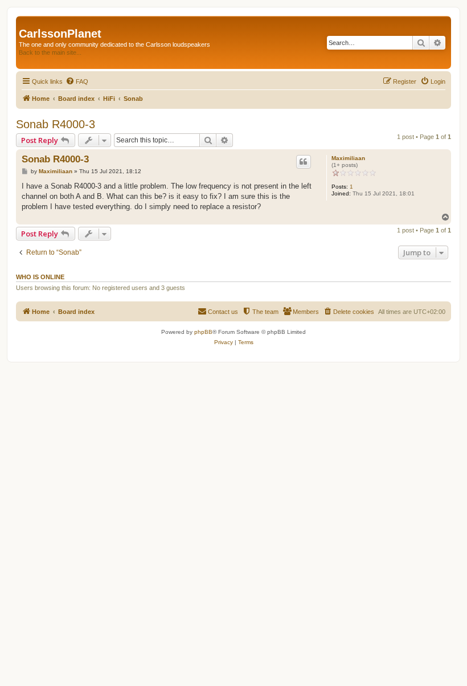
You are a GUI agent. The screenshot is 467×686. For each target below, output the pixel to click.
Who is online (40, 276)
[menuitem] (76, 81)
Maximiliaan (348, 158)
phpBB (203, 332)
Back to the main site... (50, 52)
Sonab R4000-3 (55, 124)
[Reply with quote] (303, 162)
